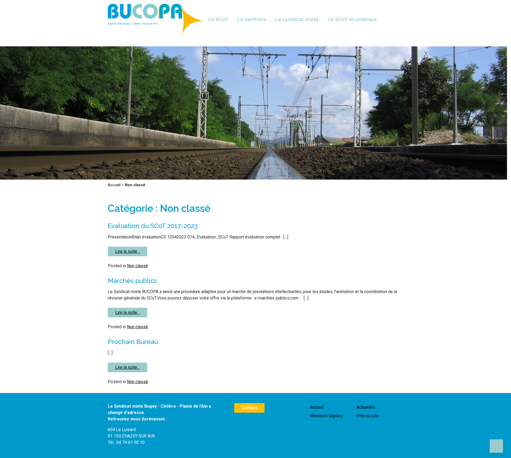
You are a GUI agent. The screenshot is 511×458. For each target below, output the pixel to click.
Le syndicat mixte (297, 19)
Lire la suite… (127, 251)
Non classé (137, 265)
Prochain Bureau (133, 342)
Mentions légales (326, 415)
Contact (249, 407)
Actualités (366, 407)
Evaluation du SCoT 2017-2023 (152, 226)
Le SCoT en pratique (352, 19)
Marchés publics (132, 281)
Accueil (114, 185)
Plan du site (368, 415)
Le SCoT (218, 19)
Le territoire (251, 19)
